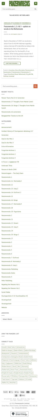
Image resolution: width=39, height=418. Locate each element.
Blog (14, 399)
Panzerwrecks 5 (7, 250)
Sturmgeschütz (23, 376)
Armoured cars (21, 347)
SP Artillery (14, 376)
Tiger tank (14, 379)
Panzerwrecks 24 (7, 231)
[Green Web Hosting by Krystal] (19, 414)
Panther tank (5, 370)
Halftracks (33, 360)
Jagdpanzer (9, 363)
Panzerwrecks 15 (7, 196)
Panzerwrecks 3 (7, 242)
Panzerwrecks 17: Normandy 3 (12, 204)
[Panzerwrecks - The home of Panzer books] (19, 3)
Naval (14, 366)
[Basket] (35, 3)
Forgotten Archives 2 (9, 154)
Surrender (11, 76)
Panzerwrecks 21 (7, 219)
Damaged (14, 357)
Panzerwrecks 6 (7, 254)
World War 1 (13, 382)
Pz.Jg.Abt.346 (29, 74)
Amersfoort (11, 74)
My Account (8, 399)
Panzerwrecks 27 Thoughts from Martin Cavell (17, 102)
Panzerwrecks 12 (7, 185)
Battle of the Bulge (30, 350)
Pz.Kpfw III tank (18, 373)
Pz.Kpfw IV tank (28, 373)
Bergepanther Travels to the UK (12, 116)
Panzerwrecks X (7, 277)
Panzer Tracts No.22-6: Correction (13, 98)
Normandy (25, 366)
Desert (20, 357)
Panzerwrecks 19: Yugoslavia (11, 212)
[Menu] (3, 3)
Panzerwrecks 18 (7, 208)
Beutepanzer (5, 353)
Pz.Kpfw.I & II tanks (7, 373)
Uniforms (21, 379)
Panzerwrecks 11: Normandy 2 (12, 181)
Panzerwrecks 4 (7, 246)
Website (4, 307)
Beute (16, 74)
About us (23, 399)
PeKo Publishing (7, 281)
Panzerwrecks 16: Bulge (10, 200)
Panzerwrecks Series (8, 273)
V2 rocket (28, 379)
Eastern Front (28, 357)
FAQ (29, 399)
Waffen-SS (5, 382)
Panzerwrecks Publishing (10, 269)
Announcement (7, 127)
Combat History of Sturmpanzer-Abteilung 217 (17, 131)
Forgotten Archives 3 (9, 158)
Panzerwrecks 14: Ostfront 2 (11, 192)
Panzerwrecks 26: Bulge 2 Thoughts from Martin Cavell (18, 106)
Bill (18, 399)
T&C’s (32, 399)
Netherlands (22, 74)
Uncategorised (6, 300)
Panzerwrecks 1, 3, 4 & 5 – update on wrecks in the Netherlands (17, 27)
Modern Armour (6, 366)
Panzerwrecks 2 (7, 215)
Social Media (6, 292)
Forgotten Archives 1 (9, 150)
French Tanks (25, 360)
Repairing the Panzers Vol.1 (11, 284)
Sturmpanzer (33, 376)
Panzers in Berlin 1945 (9, 169)
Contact (26, 400)
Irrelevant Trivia (7, 166)
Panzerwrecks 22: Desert (10, 223)
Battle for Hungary (7, 350)
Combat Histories (23, 353)
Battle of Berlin (18, 350)
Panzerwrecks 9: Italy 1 (9, 265)
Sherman (5, 76)
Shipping (20, 400)
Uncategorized (6, 304)
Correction (5, 135)
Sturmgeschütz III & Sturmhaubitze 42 (15, 296)
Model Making (27, 363)
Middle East (18, 363)
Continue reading (12, 63)
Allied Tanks (11, 347)
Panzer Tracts (14, 370)
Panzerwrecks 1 (7, 177)
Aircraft (4, 347)
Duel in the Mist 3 (8, 143)
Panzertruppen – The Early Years (12, 173)
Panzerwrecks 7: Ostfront (10, 258)
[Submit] (35, 9)
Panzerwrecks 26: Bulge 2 (10, 235)
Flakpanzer (5, 360)
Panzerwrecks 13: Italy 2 (10, 189)
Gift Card (13, 400)
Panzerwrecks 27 (7, 238)
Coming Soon (6, 357)
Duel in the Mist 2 (8, 139)
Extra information (8, 146)
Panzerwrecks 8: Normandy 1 (11, 261)
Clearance (14, 353)
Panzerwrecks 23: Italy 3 (10, 227)
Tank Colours (6, 379)
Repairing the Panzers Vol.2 (11, 288)
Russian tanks (6, 376)
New (19, 366)
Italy (3, 363)
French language (14, 360)
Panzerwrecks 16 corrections (11, 112)
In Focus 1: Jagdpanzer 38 (10, 162)
